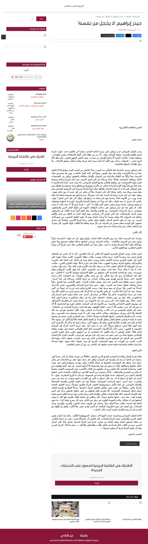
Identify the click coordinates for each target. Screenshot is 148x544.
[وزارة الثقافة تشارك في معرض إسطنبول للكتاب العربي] (65, 509)
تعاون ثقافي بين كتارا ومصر (132, 519)
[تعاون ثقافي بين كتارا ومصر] (128, 509)
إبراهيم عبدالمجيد (37, 97)
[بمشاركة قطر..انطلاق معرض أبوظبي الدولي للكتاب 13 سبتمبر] (96, 509)
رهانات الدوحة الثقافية (38, 126)
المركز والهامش (40, 94)
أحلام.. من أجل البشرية (38, 117)
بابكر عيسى (39, 119)
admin (41, 140)
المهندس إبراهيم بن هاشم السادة (31, 106)
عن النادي (67, 535)
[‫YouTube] (29, 218)
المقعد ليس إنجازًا (40, 103)
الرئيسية (136, 16)
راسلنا (84, 535)
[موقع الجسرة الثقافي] (74, 6)
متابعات (128, 16)
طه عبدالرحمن (38, 128)
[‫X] (34, 218)
